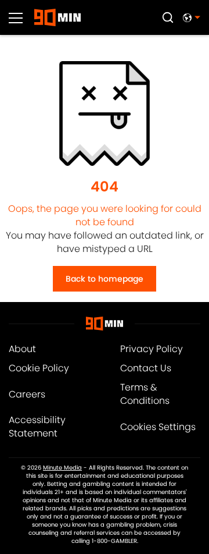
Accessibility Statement (37, 426)
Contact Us (145, 368)
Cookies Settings (158, 427)
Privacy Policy (151, 349)
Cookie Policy (39, 368)
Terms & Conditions (145, 394)
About (22, 349)
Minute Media (62, 468)
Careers (27, 394)
